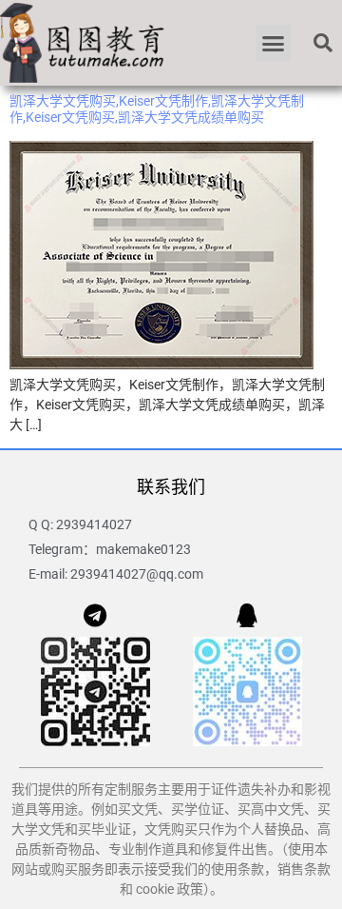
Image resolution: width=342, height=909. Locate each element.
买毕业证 (104, 829)
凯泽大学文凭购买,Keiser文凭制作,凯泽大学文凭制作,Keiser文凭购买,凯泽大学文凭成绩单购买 (157, 109)
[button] (274, 43)
